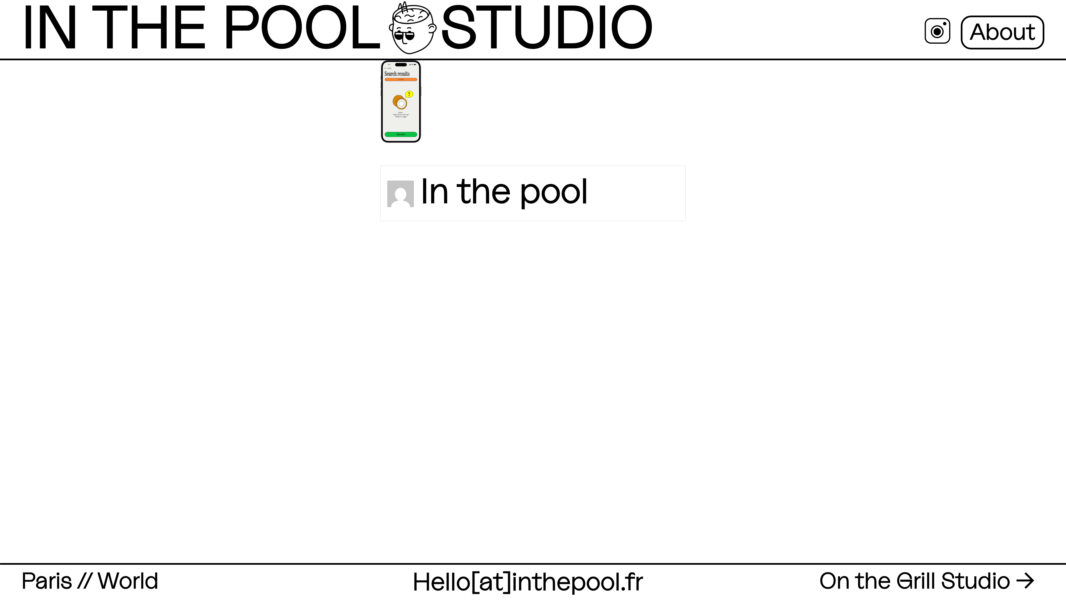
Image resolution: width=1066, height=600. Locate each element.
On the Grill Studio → (926, 581)
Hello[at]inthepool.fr (528, 582)
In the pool (504, 192)
